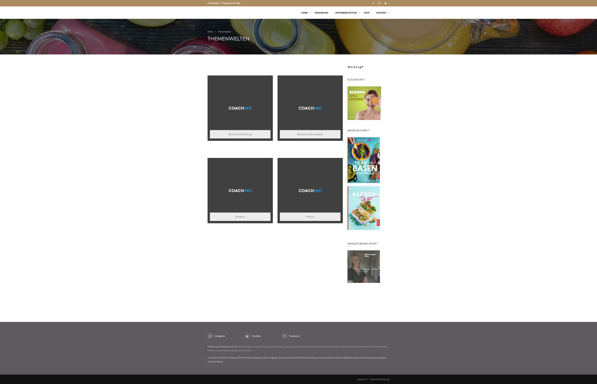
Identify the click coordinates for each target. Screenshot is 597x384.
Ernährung (321, 12)
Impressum (362, 379)
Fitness (310, 216)
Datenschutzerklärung (379, 379)
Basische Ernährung (240, 134)
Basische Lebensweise (310, 134)
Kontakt (381, 12)
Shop (367, 12)
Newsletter (214, 3)
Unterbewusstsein (346, 12)
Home (304, 12)
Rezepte (240, 216)
